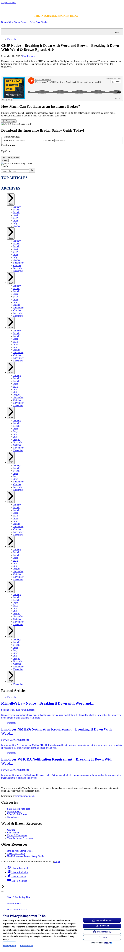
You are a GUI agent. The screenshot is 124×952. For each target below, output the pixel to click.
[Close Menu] (2, 891)
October (17, 265)
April (15, 215)
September (18, 262)
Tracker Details (26, 945)
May (15, 218)
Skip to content (8, 2)
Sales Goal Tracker (39, 22)
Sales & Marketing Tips (18, 809)
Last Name (48, 140)
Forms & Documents (17, 835)
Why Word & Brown (17, 814)
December (18, 271)
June (15, 220)
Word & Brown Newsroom (20, 838)
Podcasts (11, 39)
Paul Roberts (28, 56)
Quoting (11, 830)
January (17, 207)
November (18, 268)
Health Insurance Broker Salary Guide (25, 856)
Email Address (8, 145)
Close (4, 161)
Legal (57, 861)
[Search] (32, 170)
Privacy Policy (9, 945)
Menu (117, 33)
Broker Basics (14, 811)
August (16, 226)
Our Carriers (13, 832)
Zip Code (5, 151)
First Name (9, 140)
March (16, 209)
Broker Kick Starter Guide (13, 22)
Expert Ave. (13, 817)
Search (4, 166)
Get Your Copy (8, 121)
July (15, 223)
